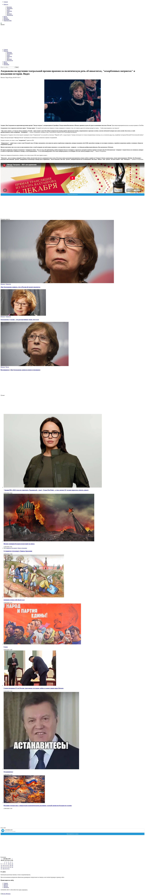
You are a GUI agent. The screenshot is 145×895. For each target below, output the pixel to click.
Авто (8, 12)
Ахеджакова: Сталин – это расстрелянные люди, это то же (20, 319)
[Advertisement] (72, 37)
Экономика (9, 8)
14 (3, 865)
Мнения (6, 18)
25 (10, 867)
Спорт (8, 9)
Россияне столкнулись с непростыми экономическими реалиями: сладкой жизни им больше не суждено (38, 805)
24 (8, 867)
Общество (9, 11)
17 (8, 865)
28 (3, 868)
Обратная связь (7, 20)
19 (12, 865)
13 (1, 865)
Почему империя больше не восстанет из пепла (19, 544)
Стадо (6, 647)
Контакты (6, 887)
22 (5, 867)
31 (8, 868)
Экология (9, 13)
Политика (9, 7)
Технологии (10, 15)
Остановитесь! (8, 772)
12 (12, 863)
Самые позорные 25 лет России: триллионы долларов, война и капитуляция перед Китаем (33, 688)
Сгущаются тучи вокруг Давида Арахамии (18, 551)
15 (5, 865)
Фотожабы (6, 19)
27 (1, 868)
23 (7, 867)
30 (7, 868)
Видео (5, 16)
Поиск (16, 67)
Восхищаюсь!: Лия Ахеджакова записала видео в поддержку (20, 370)
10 (8, 863)
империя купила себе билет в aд (14, 600)
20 (1, 867)
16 (7, 865)
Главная (6, 1)
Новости (6, 4)
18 (10, 865)
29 (5, 868)
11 (10, 863)
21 (3, 867)
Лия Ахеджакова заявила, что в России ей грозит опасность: (20, 287)
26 (12, 867)
